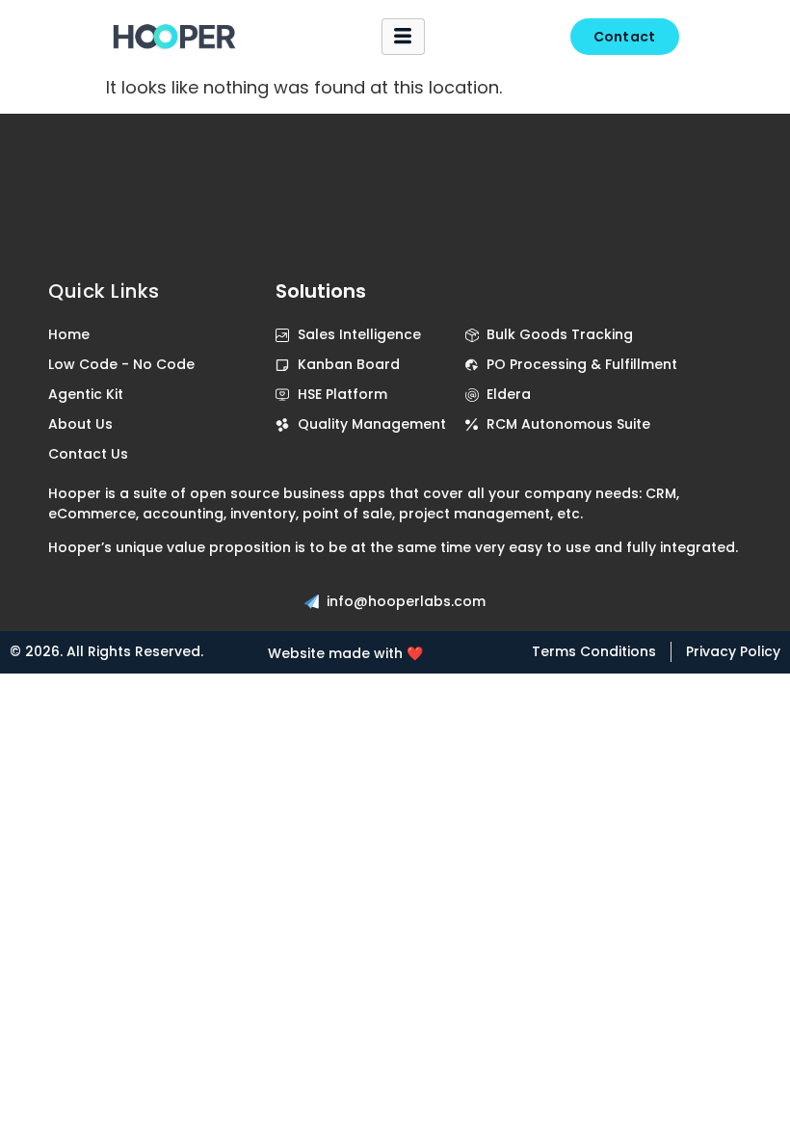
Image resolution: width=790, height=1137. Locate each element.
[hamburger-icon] (403, 36)
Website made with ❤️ (345, 653)
